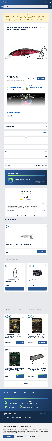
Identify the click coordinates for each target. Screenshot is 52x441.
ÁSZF (13, 417)
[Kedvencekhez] (44, 28)
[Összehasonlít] (41, 28)
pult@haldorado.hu (22, 20)
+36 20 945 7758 (33, 403)
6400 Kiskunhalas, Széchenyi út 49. (30, 407)
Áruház (6, 392)
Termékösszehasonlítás (10, 395)
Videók (15, 392)
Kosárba (42, 78)
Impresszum (30, 417)
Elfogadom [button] (8, 436)
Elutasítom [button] (20, 436)
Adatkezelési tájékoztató (21, 417)
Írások (24, 392)
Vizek (33, 392)
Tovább (26, 383)
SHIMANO (44, 132)
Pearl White (9, 115)
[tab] (7, 309)
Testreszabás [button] (32, 436)
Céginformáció (7, 417)
